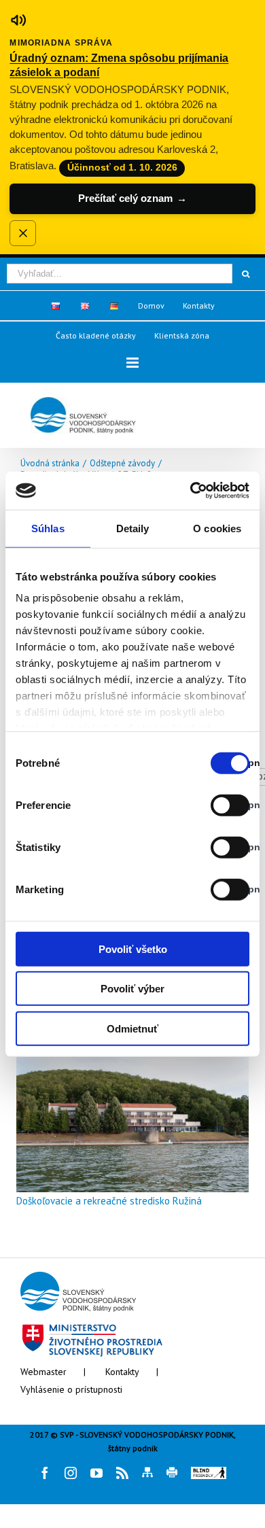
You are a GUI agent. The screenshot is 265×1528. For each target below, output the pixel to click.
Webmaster (43, 1372)
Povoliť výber (132, 988)
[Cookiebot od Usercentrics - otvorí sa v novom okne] (190, 491)
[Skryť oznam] (22, 233)
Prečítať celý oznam (132, 198)
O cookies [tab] (217, 528)
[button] (132, 363)
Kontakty (122, 1372)
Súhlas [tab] (48, 528)
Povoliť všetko (133, 948)
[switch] (215, 805)
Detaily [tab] (132, 528)
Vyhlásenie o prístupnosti (71, 1389)
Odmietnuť (132, 1028)
